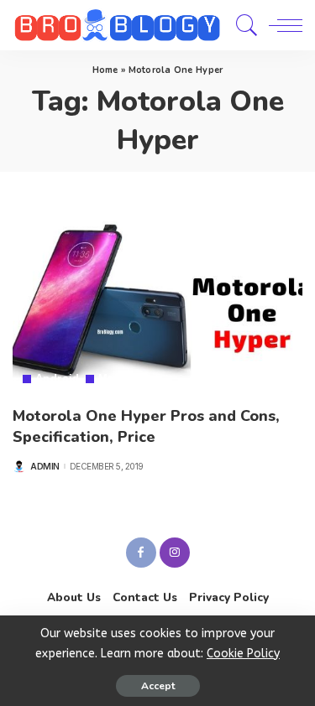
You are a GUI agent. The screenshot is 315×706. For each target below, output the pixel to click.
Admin (45, 466)
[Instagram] (175, 552)
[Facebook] (141, 552)
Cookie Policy (243, 653)
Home (105, 70)
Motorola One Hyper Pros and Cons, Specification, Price (146, 426)
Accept (158, 686)
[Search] (242, 25)
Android (57, 378)
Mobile (116, 378)
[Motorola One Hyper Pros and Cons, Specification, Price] (157, 299)
